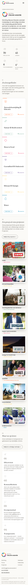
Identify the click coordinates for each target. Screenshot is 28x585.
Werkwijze (20, 560)
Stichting (3, 560)
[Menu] (23, 2)
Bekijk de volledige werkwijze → (12, 447)
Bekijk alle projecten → (10, 237)
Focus (3, 562)
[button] (14, 252)
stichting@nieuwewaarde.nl (8, 568)
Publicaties (21, 562)
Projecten (4, 565)
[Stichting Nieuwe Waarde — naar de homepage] (8, 2)
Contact (20, 565)
